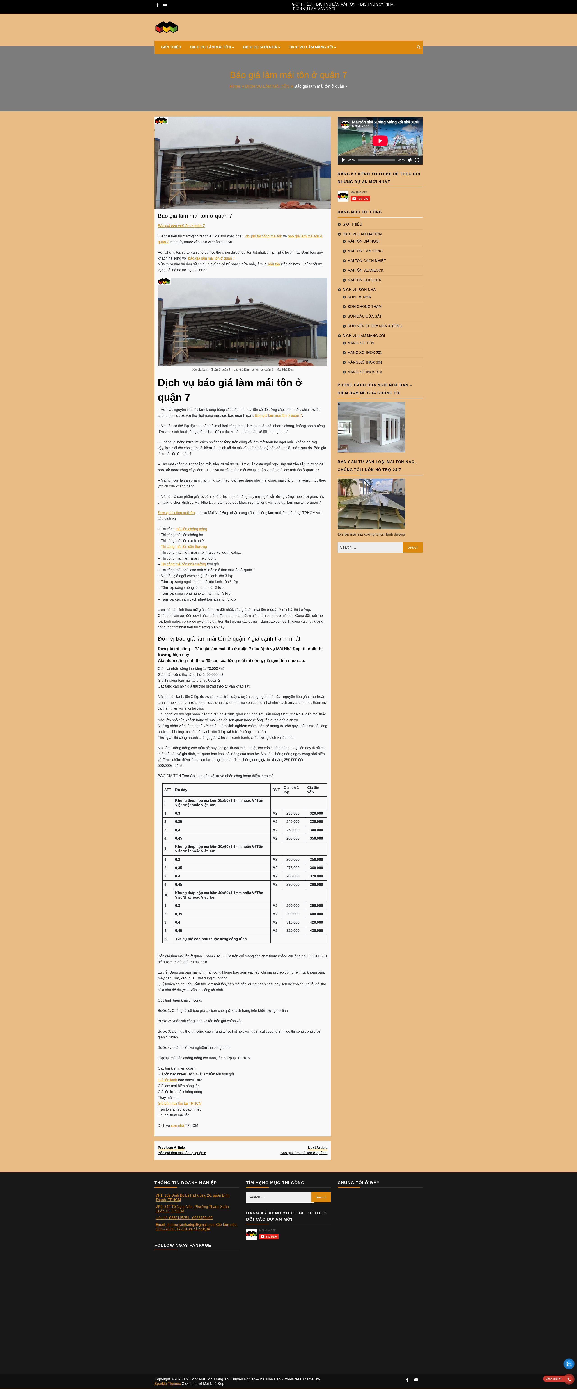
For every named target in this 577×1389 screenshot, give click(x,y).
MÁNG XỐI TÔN (361, 343)
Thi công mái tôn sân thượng (184, 547)
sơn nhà (177, 1125)
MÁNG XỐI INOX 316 (365, 372)
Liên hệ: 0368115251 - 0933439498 (184, 1218)
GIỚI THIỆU (301, 4)
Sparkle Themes (167, 1384)
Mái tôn (274, 264)
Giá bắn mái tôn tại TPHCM (180, 1103)
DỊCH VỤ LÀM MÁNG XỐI (314, 9)
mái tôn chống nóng (191, 529)
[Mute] (409, 160)
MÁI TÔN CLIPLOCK (364, 280)
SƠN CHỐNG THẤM (365, 307)
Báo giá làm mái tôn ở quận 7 (195, 216)
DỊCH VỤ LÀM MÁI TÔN (335, 4)
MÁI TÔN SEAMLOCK (366, 270)
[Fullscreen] (416, 160)
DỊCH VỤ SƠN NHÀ (376, 4)
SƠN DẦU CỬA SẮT (365, 316)
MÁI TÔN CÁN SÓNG (365, 251)
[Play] (343, 160)
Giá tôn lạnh (167, 1080)
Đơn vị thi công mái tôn (176, 513)
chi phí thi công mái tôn (263, 236)
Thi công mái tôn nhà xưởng (183, 564)
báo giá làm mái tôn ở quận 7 (211, 258)
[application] (380, 141)
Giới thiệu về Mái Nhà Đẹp (203, 1384)
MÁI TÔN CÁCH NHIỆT (367, 261)
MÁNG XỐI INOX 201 (365, 353)
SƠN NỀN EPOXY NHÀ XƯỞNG (375, 326)
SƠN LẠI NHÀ (359, 297)
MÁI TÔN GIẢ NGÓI (363, 241)
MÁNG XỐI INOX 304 (365, 362)
